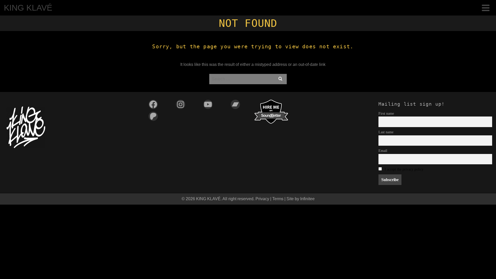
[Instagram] (180, 104)
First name (386, 113)
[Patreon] (153, 116)
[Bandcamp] (235, 104)
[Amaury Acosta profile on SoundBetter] (271, 111)
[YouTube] (208, 104)
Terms (277, 199)
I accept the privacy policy (404, 169)
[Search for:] (248, 79)
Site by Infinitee (300, 199)
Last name (385, 132)
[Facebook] (153, 104)
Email (382, 151)
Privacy (262, 199)
